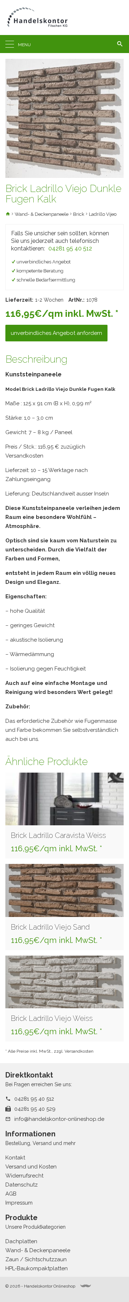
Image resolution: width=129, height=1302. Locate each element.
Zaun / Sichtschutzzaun (36, 1259)
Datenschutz (21, 1184)
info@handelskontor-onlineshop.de (59, 1119)
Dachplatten (21, 1241)
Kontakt (15, 1157)
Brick (78, 214)
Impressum (19, 1203)
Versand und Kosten (31, 1166)
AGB (10, 1193)
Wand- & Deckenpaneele (41, 214)
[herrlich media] (85, 1286)
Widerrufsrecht (24, 1175)
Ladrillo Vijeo (102, 214)
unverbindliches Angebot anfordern (56, 333)
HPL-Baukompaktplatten (36, 1268)
